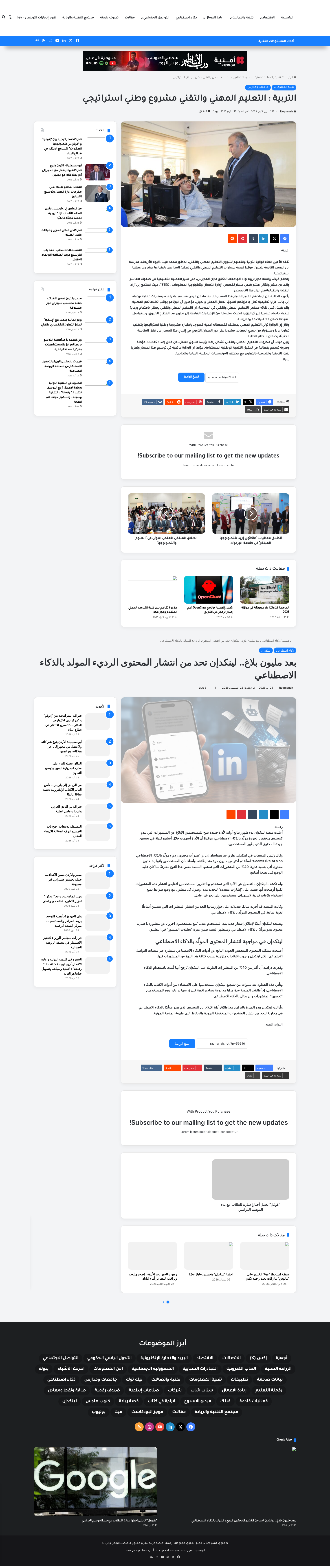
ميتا (118, 1412)
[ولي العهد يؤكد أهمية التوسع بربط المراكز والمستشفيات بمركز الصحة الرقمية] (97, 346)
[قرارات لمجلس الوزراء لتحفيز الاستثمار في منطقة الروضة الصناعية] (97, 368)
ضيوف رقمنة (109, 18)
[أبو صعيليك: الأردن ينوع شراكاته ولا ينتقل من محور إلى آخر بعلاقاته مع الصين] (97, 172)
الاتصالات (231, 1358)
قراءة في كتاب (161, 1401)
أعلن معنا (148, 1550)
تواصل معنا (132, 1550)
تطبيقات (239, 1380)
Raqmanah (286, 111)
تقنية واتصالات (242, 18)
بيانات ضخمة (270, 1380)
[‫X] (274, 238)
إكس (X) (258, 1358)
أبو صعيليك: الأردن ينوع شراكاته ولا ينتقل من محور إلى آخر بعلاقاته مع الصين (62, 170)
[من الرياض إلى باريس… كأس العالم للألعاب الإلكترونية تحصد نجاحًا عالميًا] (97, 215)
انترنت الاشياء (70, 1369)
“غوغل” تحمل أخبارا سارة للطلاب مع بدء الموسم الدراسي (119, 1520)
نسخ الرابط (191, 377)
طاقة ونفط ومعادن (67, 1390)
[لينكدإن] (263, 238)
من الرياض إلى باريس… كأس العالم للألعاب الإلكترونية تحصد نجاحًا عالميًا (63, 213)
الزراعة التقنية (278, 1369)
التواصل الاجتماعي (156, 18)
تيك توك (134, 1380)
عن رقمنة (187, 1550)
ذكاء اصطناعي (186, 18)
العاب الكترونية (241, 1369)
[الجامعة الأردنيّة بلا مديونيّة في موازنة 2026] (264, 590)
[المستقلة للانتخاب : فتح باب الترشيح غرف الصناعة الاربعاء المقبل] (97, 256)
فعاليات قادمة (254, 1401)
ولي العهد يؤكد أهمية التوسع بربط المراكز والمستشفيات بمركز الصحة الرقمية (63, 345)
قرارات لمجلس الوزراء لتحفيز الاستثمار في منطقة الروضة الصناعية (62, 366)
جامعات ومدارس (258, 87)
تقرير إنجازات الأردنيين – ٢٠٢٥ (36, 18)
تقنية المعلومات (251, 77)
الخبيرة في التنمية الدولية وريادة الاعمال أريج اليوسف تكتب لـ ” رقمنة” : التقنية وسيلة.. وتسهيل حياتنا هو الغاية (64, 393)
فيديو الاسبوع (197, 1401)
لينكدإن (69, 1401)
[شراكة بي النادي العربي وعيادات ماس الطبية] (97, 236)
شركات (175, 1390)
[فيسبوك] (284, 238)
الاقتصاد (268, 18)
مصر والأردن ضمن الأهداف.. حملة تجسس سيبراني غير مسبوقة (64, 303)
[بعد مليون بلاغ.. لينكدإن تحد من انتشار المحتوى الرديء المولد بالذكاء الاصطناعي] (234, 1481)
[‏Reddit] (232, 238)
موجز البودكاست (147, 1412)
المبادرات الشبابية (200, 1369)
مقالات (130, 18)
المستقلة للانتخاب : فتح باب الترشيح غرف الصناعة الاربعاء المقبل (62, 255)
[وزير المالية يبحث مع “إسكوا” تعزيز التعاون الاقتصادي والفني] (97, 326)
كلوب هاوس (98, 1401)
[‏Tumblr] (253, 238)
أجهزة (281, 1358)
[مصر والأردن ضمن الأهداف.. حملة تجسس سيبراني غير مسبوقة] (97, 305)
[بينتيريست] (242, 238)
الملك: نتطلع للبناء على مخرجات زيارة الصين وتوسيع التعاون (63, 192)
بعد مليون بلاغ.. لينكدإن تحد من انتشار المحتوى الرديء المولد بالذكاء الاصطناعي (243, 1520)
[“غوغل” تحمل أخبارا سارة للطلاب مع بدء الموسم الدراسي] (95, 1481)
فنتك (225, 1401)
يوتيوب (99, 1412)
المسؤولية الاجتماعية (153, 1369)
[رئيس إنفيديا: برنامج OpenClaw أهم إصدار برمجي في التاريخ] (208, 590)
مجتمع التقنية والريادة (78, 18)
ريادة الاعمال (214, 18)
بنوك (43, 1369)
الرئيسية (287, 18)
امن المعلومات (108, 1369)
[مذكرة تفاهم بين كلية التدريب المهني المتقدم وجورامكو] (152, 590)
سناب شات (202, 1390)
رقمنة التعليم (268, 1390)
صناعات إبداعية (144, 1390)
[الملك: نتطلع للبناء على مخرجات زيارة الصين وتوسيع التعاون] (97, 193)
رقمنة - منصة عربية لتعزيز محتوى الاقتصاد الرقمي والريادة (137, 1543)
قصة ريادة (129, 1401)
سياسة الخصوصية (167, 1550)
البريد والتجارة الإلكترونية (164, 1358)
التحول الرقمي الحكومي (109, 1358)
